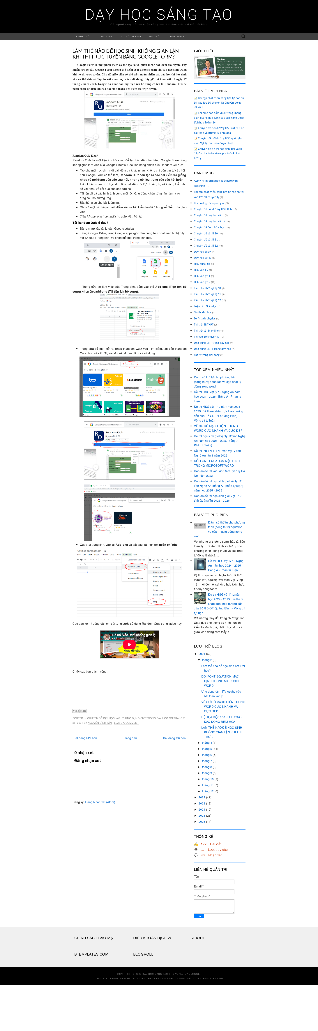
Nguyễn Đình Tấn (100, 722)
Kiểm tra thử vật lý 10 (207, 288)
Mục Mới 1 (156, 36)
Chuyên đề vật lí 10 (206, 233)
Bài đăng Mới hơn (85, 738)
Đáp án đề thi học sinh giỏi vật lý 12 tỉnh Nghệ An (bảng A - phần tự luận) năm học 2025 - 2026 (218, 485)
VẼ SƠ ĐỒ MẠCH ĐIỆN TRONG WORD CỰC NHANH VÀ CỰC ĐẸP (223, 706)
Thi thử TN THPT (130, 36)
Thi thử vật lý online (206, 330)
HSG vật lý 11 (202, 276)
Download (104, 36)
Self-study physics (204, 318)
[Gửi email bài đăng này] (74, 711)
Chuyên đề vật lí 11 (206, 239)
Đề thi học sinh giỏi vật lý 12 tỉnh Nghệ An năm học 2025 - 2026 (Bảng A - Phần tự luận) (219, 440)
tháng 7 (207, 761)
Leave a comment (126, 722)
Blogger (195, 973)
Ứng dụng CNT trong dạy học (146, 718)
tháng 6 (207, 755)
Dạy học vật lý (202, 258)
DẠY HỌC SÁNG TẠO (159, 14)
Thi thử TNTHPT (203, 324)
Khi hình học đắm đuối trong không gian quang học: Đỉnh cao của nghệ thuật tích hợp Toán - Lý (219, 118)
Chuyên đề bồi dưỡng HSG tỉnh (213, 209)
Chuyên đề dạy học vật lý (105, 718)
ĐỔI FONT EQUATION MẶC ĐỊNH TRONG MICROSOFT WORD (221, 681)
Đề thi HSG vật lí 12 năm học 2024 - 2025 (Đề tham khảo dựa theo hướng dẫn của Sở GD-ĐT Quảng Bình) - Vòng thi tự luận (219, 603)
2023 (202, 803)
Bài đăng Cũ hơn (174, 738)
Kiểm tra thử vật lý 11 (207, 294)
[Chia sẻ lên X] (81, 711)
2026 (202, 821)
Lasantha (167, 978)
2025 (202, 815)
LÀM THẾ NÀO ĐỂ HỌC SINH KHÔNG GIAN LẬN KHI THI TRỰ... (221, 732)
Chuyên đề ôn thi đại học (209, 227)
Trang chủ (81, 36)
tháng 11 (208, 785)
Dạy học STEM (202, 251)
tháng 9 (207, 773)
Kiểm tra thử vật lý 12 (207, 300)
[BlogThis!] (78, 711)
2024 (202, 809)
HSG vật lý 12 (202, 282)
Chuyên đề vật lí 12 (206, 245)
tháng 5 (207, 749)
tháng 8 (207, 767)
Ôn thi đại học (202, 312)
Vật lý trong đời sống (207, 355)
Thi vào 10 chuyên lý (206, 336)
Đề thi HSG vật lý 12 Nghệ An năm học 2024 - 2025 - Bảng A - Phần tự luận (217, 396)
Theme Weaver (120, 978)
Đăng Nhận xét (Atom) (100, 802)
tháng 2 (207, 660)
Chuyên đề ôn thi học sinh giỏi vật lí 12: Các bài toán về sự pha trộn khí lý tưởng (218, 154)
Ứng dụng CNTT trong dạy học (212, 349)
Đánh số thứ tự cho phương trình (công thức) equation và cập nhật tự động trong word (217, 381)
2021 (202, 654)
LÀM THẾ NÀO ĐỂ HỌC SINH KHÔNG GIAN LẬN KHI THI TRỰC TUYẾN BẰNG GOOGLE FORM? (126, 54)
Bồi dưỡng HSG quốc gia (209, 203)
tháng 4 (207, 742)
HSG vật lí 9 (201, 270)
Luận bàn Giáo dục (205, 306)
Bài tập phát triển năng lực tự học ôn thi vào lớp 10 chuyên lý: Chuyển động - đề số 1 (219, 103)
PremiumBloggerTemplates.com (200, 978)
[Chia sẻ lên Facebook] (84, 711)
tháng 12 (208, 791)
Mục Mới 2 (177, 36)
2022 (202, 797)
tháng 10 (208, 779)
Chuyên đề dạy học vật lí (209, 215)
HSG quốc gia (202, 264)
